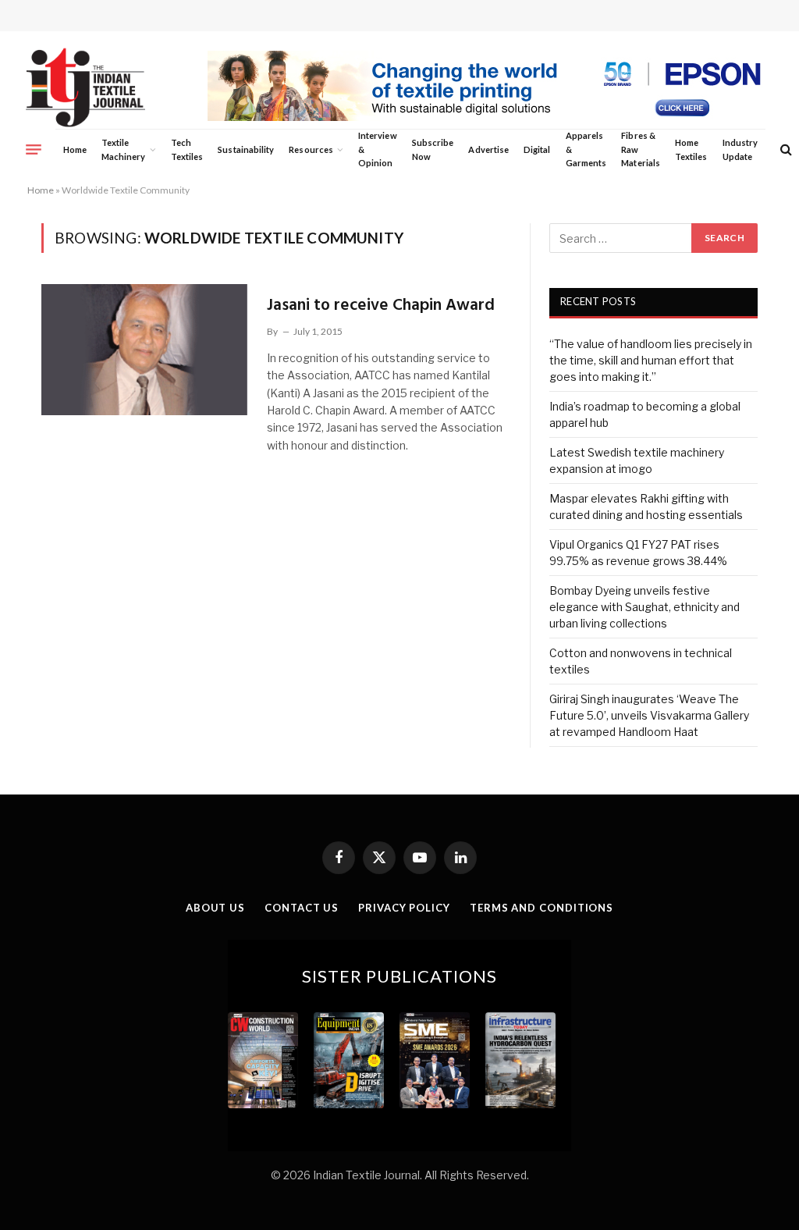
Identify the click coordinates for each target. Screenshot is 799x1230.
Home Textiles (691, 149)
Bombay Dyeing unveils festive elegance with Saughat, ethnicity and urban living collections (644, 607)
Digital (537, 149)
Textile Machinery (123, 149)
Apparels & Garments (586, 149)
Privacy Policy (404, 907)
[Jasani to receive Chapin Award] (144, 349)
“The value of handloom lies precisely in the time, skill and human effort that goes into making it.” (650, 360)
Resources (311, 149)
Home (75, 149)
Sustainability (246, 149)
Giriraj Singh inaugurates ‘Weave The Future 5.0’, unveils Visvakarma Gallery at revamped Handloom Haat (649, 715)
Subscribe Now (433, 149)
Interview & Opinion (377, 149)
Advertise (488, 149)
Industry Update (740, 149)
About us (215, 907)
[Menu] (33, 149)
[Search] (784, 149)
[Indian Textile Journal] (85, 88)
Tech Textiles (187, 149)
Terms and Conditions (541, 907)
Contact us (302, 907)
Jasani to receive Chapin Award (381, 305)
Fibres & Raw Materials (640, 149)
